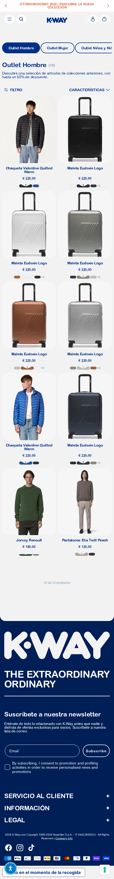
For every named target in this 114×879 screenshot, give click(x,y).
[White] (73, 185)
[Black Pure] (25, 185)
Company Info (64, 838)
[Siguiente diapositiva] (108, 6)
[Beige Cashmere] (81, 554)
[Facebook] (8, 847)
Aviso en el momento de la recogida (44, 872)
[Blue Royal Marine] (36, 185)
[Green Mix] (25, 554)
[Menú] (9, 19)
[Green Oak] (83, 277)
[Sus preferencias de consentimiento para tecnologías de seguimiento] (105, 870)
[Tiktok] (31, 847)
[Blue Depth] (93, 185)
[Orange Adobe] (17, 277)
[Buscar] (21, 19)
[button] (89, 90)
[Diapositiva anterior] (6, 6)
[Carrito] (104, 19)
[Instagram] (20, 847)
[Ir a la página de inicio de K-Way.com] (57, 20)
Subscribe (96, 751)
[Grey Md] (93, 277)
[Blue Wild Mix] (36, 554)
